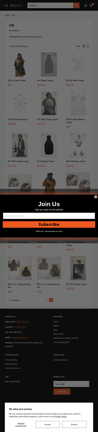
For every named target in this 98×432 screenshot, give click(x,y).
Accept (48, 424)
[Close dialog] (95, 196)
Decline (74, 424)
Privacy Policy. (60, 416)
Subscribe (49, 224)
